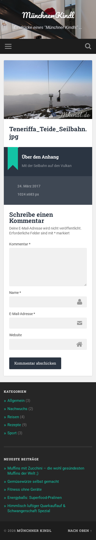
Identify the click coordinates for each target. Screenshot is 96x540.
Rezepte (14, 425)
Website (15, 335)
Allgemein (16, 400)
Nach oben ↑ (80, 531)
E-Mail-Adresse (22, 314)
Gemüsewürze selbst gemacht (33, 481)
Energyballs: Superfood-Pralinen (34, 497)
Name (15, 292)
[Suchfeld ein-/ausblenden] (88, 46)
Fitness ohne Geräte (24, 489)
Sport (12, 433)
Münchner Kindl (48, 15)
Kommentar (19, 244)
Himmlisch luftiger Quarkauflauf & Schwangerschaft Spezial (36, 508)
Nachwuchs (17, 408)
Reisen (13, 417)
